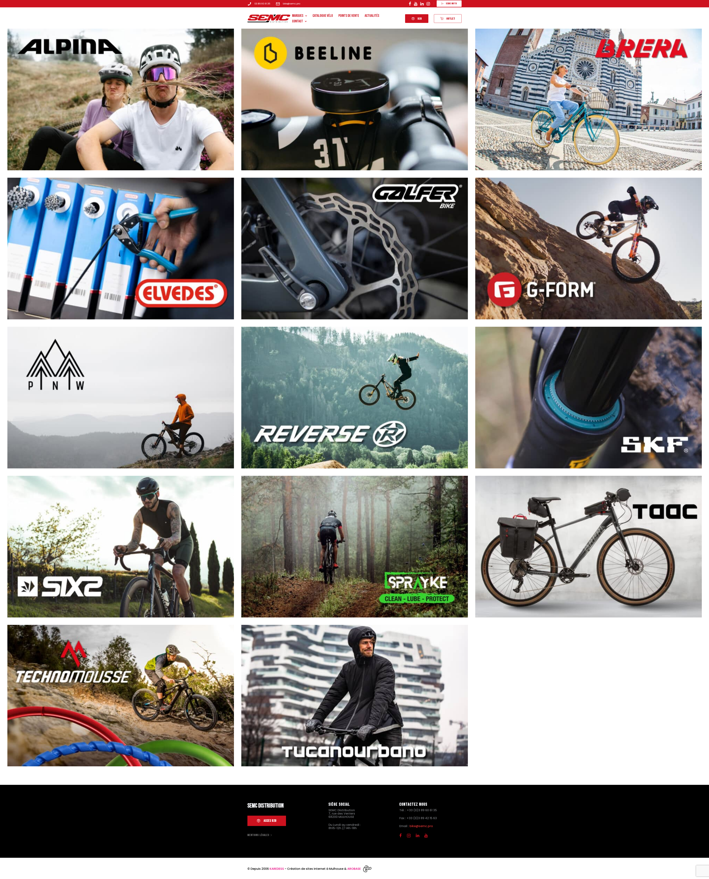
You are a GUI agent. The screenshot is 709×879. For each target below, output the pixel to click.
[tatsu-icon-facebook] (410, 4)
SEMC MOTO (451, 3)
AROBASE (354, 869)
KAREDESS (277, 869)
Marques (297, 15)
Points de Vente (348, 15)
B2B (420, 19)
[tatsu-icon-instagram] (428, 4)
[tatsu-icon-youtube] (415, 4)
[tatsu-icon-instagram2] (410, 835)
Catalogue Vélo (323, 15)
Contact (297, 21)
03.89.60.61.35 (262, 3)
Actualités (372, 15)
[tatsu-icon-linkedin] (422, 4)
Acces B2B (270, 821)
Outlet (450, 19)
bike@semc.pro (291, 3)
